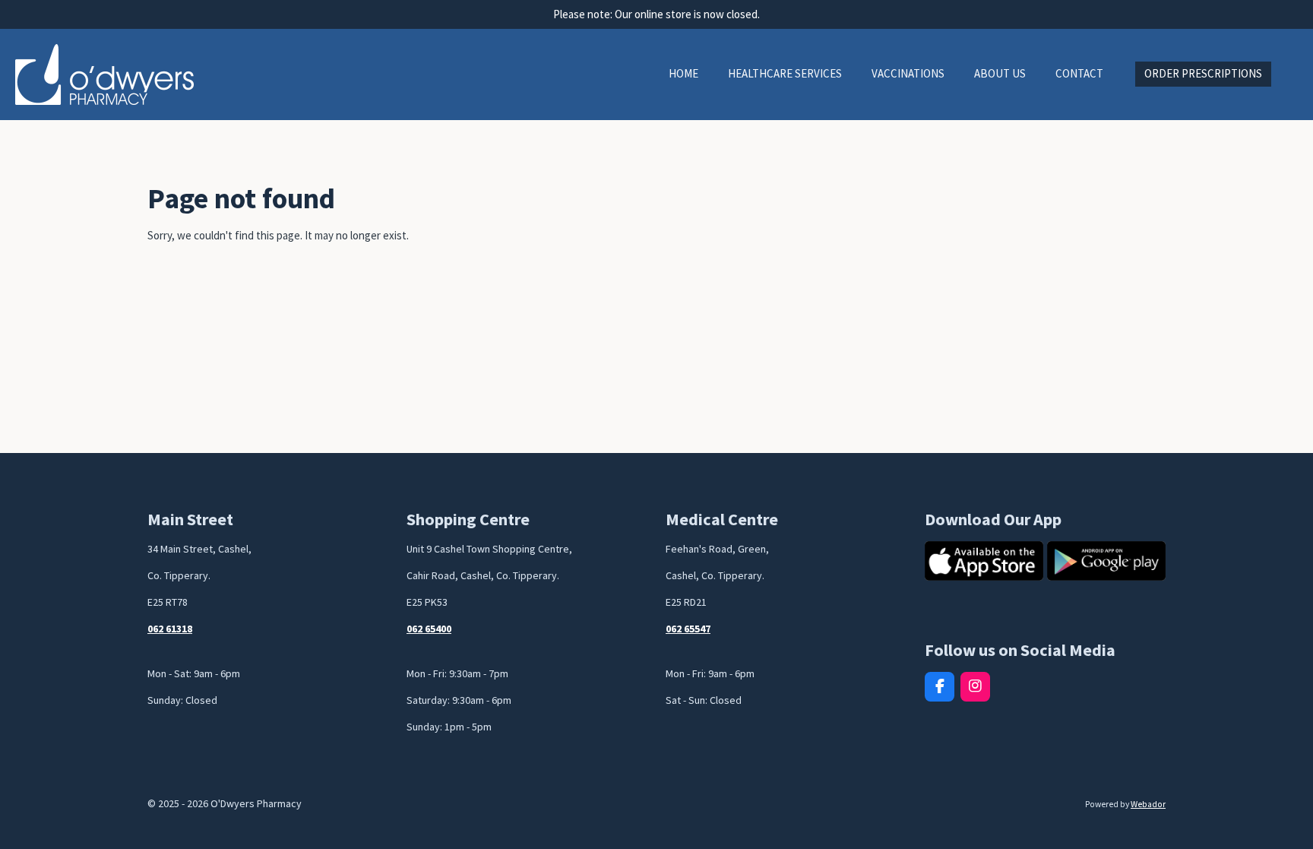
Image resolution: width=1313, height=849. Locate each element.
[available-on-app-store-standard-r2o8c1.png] (984, 561)
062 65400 (429, 628)
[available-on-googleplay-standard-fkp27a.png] (1106, 561)
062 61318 (169, 628)
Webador (1148, 804)
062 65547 (688, 628)
